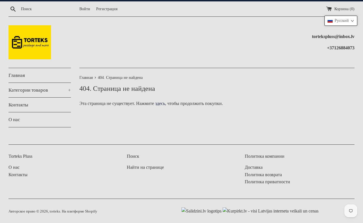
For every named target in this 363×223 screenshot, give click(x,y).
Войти (84, 9)
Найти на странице (145, 167)
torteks (55, 211)
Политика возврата (263, 174)
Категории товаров (40, 90)
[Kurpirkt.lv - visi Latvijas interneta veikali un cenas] (269, 211)
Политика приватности (267, 181)
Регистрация (106, 9)
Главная (17, 75)
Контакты (18, 105)
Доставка (254, 167)
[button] (341, 21)
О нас (14, 119)
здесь (160, 103)
